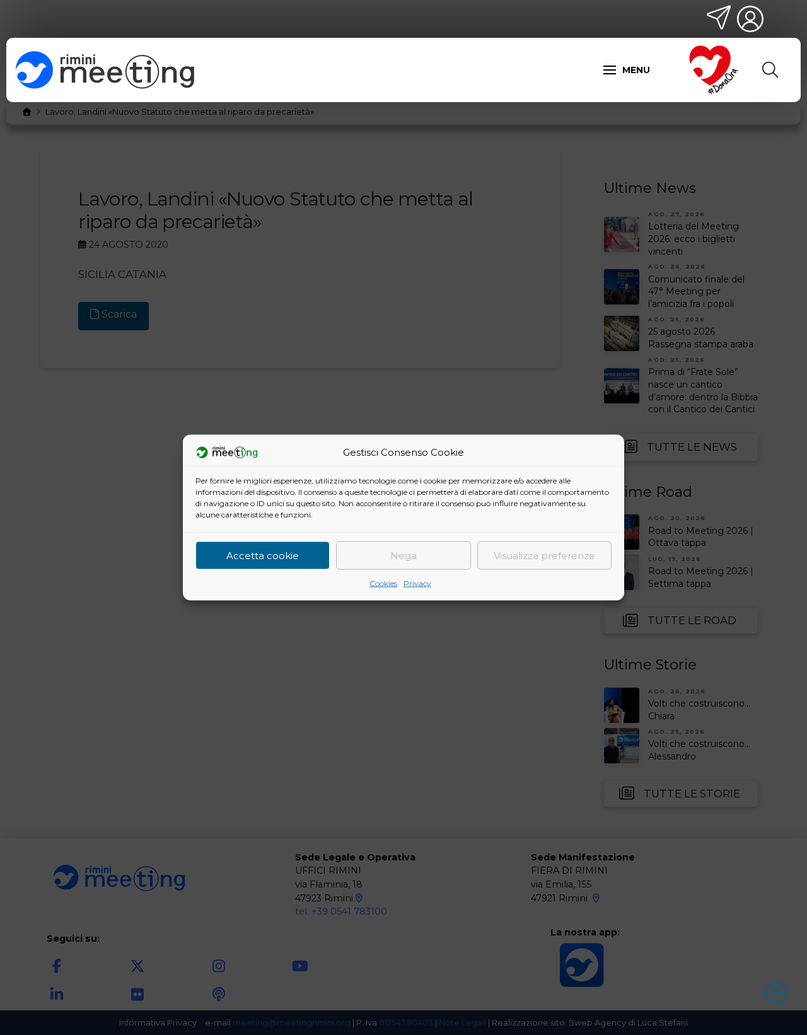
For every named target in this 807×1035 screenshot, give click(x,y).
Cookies (383, 583)
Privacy (417, 583)
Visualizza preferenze (544, 555)
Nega (403, 555)
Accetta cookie (262, 555)
